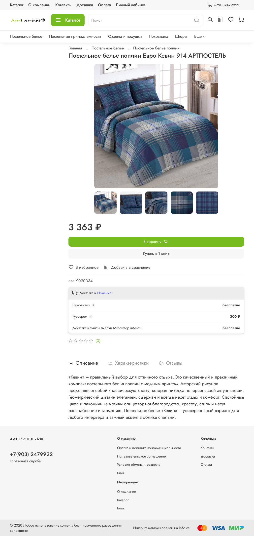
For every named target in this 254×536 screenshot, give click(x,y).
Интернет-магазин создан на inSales (161, 527)
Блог (120, 472)
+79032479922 (226, 4)
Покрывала (158, 36)
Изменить (104, 293)
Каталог (16, 5)
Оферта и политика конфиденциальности (149, 447)
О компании (39, 5)
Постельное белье (26, 36)
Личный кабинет (130, 5)
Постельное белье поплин (156, 48)
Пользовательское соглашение (141, 456)
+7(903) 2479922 (31, 454)
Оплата (104, 5)
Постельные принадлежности (75, 36)
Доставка (84, 5)
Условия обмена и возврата (138, 464)
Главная (75, 48)
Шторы (181, 36)
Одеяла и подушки (125, 36)
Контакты (63, 5)
